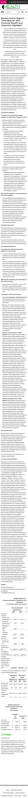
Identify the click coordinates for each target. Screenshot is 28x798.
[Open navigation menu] (2, 12)
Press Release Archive (16, 790)
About (7, 790)
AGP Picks (3, 2)
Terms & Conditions (20, 793)
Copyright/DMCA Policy (7, 795)
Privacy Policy (17, 795)
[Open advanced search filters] (22, 12)
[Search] (19, 12)
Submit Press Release (8, 793)
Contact (25, 795)
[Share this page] (26, 12)
